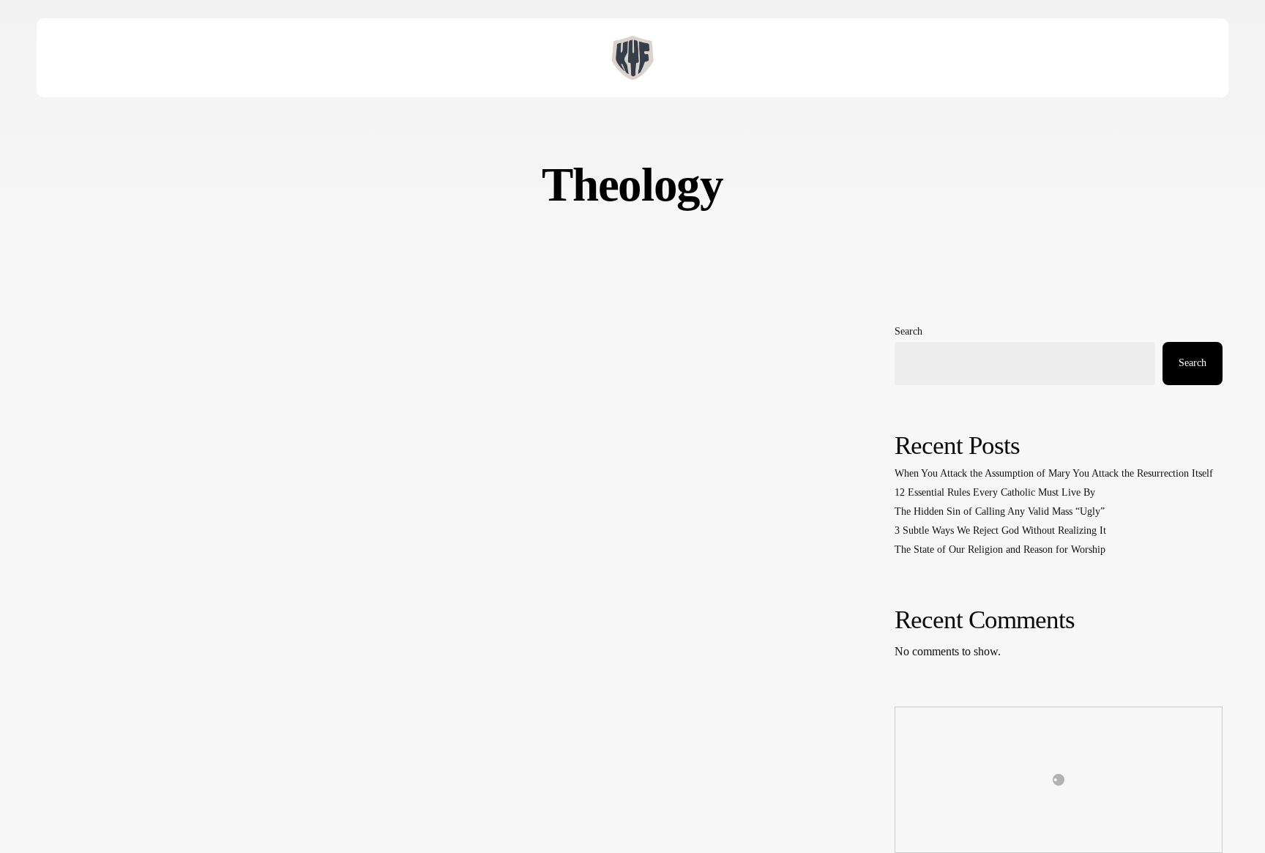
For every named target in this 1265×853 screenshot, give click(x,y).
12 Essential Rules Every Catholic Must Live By (995, 492)
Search (908, 331)
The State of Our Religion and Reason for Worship (1000, 549)
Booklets (76, 750)
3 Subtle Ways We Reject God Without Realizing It (1000, 530)
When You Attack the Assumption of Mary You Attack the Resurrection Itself (1054, 473)
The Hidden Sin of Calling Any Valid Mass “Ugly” (1000, 511)
